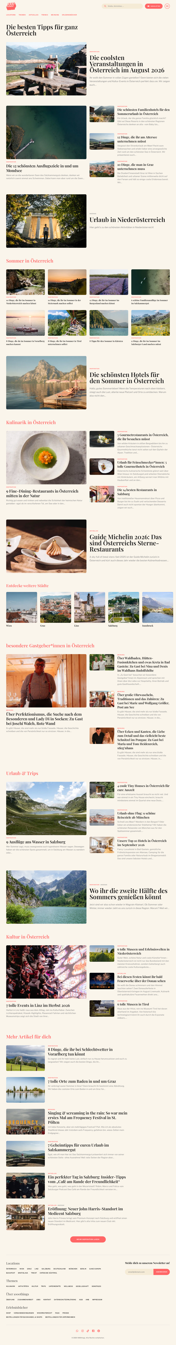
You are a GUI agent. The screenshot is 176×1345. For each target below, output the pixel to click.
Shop (8, 1313)
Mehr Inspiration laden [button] (90, 1241)
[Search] (104, 6)
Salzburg (46, 1269)
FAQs (57, 1313)
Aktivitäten (23, 1286)
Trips (43, 1286)
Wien (22, 1269)
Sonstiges (96, 1286)
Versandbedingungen (24, 1313)
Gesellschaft (82, 1286)
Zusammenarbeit (25, 1300)
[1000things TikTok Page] (88, 1331)
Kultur (35, 1286)
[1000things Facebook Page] (93, 1331)
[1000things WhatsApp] (77, 1331)
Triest (34, 1273)
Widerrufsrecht (44, 1313)
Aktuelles (94, 530)
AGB (81, 1300)
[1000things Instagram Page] (82, 1331)
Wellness (68, 1286)
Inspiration (94, 51)
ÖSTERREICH (11, 1269)
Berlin (83, 1269)
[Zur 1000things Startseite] (11, 6)
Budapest (10, 1273)
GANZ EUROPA (95, 1269)
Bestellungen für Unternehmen (60, 1317)
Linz (36, 1269)
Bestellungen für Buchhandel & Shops (24, 1317)
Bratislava (23, 1273)
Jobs (38, 1300)
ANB (87, 1300)
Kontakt (47, 1300)
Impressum (97, 1300)
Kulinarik (10, 1286)
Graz (29, 1269)
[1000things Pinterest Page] (98, 1331)
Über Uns (10, 1300)
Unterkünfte (55, 1286)
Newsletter (155, 6)
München (73, 1269)
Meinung (9, 710)
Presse (65, 1313)
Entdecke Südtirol (48, 1273)
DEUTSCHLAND (59, 1269)
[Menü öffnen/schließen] (167, 6)
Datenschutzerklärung (65, 1300)
